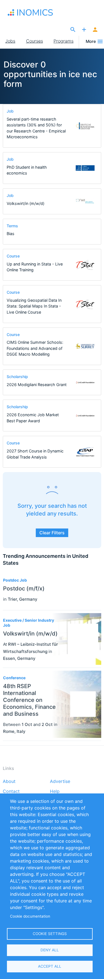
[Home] (33, 12)
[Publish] (84, 30)
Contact (11, 791)
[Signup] (95, 30)
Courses (34, 41)
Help (55, 791)
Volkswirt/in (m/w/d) (25, 203)
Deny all (49, 950)
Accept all (49, 966)
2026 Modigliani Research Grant (37, 384)
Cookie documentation (30, 916)
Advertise (60, 781)
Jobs (10, 41)
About (9, 781)
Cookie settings (50, 933)
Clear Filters (52, 532)
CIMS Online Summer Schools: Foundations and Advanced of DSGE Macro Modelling (35, 348)
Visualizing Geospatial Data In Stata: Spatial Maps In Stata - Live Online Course (34, 306)
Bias (10, 233)
